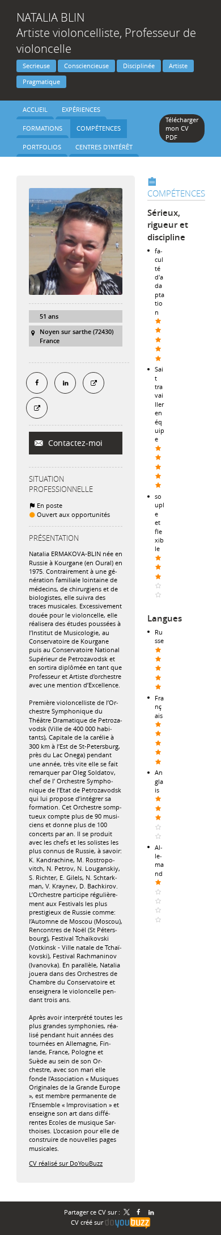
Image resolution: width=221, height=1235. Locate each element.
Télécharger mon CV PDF (181, 128)
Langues (164, 618)
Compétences (176, 193)
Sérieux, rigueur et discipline (167, 225)
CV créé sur (88, 1222)
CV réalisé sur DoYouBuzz (66, 1163)
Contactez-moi (74, 442)
